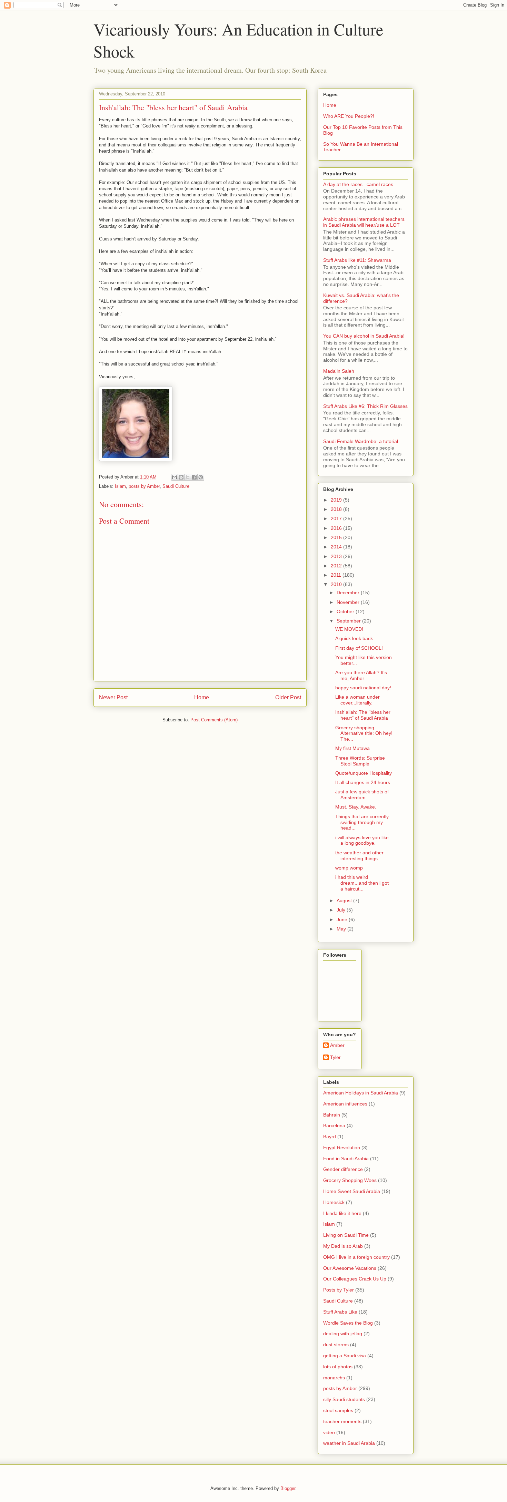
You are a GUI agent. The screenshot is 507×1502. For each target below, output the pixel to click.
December (349, 592)
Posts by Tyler (338, 1290)
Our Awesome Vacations (349, 1268)
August (345, 900)
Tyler (335, 1057)
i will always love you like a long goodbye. (362, 840)
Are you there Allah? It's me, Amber (361, 675)
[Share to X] (187, 477)
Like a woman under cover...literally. (357, 700)
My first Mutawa (352, 748)
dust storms (336, 1344)
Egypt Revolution (341, 1147)
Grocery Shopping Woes (350, 1180)
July (342, 910)
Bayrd (329, 1136)
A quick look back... (356, 638)
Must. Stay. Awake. (355, 807)
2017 (337, 518)
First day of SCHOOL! (359, 648)
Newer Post (113, 697)
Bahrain (331, 1115)
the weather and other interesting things (359, 855)
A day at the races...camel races (358, 184)
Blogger (287, 1488)
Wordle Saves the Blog (348, 1323)
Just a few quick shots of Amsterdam (362, 794)
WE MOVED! (349, 629)
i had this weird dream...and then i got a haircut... (362, 883)
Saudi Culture (175, 486)
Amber (337, 1045)
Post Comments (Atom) (214, 719)
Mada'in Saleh (338, 371)
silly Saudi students (344, 1399)
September (349, 621)
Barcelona (334, 1125)
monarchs (334, 1377)
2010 (337, 584)
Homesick (334, 1202)
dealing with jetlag (342, 1333)
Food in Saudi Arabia (346, 1158)
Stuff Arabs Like (340, 1312)
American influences (345, 1104)
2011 (336, 575)
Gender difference (343, 1169)
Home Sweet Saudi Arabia (351, 1191)
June (343, 919)
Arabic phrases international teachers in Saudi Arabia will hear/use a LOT (364, 222)
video (329, 1432)
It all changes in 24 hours (362, 782)
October (346, 611)
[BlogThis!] (181, 477)
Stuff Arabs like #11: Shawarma (357, 260)
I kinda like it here (342, 1213)
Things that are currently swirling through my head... (362, 822)
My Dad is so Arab (343, 1246)
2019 (337, 500)
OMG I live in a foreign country (356, 1257)
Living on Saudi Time (346, 1235)
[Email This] (174, 477)
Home (201, 697)
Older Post (288, 697)
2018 (337, 509)
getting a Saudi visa (344, 1355)
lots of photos (337, 1366)
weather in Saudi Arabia (349, 1443)
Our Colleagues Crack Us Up (354, 1279)
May (342, 929)
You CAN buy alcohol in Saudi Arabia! (364, 336)
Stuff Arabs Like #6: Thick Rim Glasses (365, 406)
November (349, 602)
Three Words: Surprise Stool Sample (360, 761)
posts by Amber (144, 486)
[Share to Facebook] (194, 477)
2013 (337, 556)
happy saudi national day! (363, 687)
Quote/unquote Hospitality (363, 773)
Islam (120, 486)
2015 (337, 537)
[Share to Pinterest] (200, 477)
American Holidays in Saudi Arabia (360, 1092)
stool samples (338, 1410)
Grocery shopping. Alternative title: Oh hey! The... (363, 733)
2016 (337, 528)
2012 (337, 565)
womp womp (349, 868)
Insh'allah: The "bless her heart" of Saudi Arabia (362, 715)
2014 (337, 546)
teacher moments (342, 1421)
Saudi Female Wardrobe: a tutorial (360, 441)
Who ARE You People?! (348, 116)
